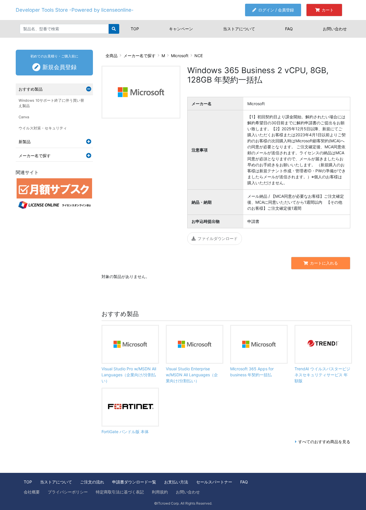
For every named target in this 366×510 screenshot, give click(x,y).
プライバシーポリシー (68, 491)
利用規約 (160, 491)
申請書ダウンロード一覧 (134, 481)
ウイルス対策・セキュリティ (43, 128)
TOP (135, 28)
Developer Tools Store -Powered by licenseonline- (75, 10)
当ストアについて (239, 28)
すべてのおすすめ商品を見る (324, 441)
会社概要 (32, 491)
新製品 (25, 141)
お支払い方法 (176, 481)
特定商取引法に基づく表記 (120, 491)
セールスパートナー (214, 481)
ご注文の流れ (92, 481)
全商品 (112, 55)
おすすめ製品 (31, 89)
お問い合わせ (335, 28)
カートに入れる (324, 263)
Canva (24, 117)
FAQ (289, 28)
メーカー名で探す (140, 55)
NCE (198, 55)
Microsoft (179, 55)
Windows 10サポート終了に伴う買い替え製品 (51, 103)
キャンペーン (181, 28)
